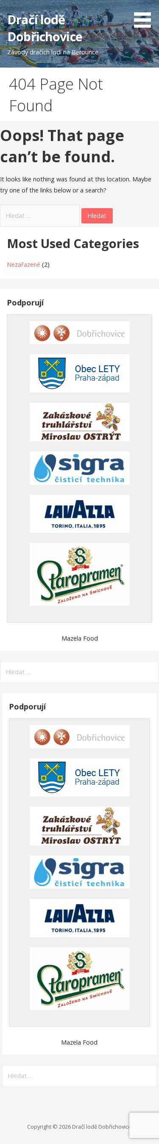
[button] (145, 15)
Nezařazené (23, 264)
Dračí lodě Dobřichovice (44, 28)
